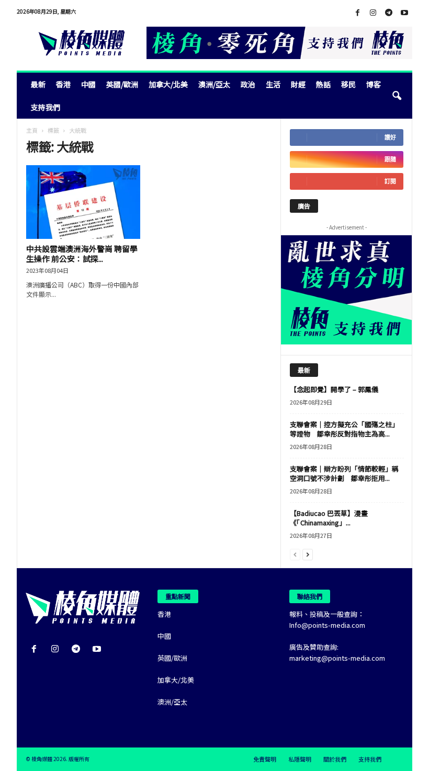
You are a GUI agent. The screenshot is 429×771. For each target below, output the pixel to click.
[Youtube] (404, 12)
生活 (273, 84)
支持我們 (45, 107)
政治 (248, 84)
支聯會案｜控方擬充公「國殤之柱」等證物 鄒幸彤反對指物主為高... (344, 429)
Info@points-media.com (327, 625)
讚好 (390, 137)
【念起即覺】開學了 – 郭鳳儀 (334, 389)
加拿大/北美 (168, 84)
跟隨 (390, 159)
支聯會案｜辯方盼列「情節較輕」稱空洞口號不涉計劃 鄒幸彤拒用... (344, 473)
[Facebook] (357, 12)
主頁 (32, 130)
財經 (298, 84)
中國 (88, 84)
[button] (396, 95)
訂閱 (390, 181)
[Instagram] (373, 12)
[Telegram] (388, 12)
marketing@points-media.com (337, 658)
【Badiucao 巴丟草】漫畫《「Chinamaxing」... (329, 517)
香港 (63, 84)
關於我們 (334, 759)
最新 (38, 84)
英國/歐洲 (122, 84)
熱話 (323, 84)
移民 (348, 84)
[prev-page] (295, 553)
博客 (373, 84)
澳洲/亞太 (214, 84)
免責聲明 (264, 759)
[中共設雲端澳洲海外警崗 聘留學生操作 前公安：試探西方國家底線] (83, 202)
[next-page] (307, 553)
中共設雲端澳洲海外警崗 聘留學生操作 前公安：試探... (82, 253)
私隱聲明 (299, 759)
